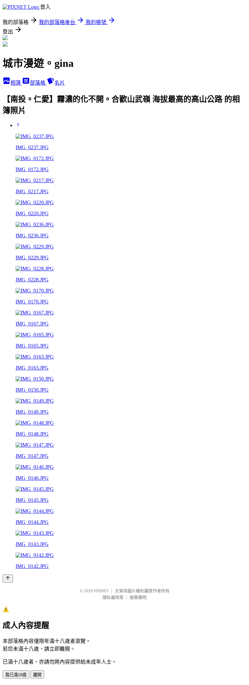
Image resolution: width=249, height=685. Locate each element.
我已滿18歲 (16, 674)
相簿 (16, 83)
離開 (37, 674)
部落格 (38, 83)
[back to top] (8, 578)
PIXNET (101, 590)
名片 (59, 83)
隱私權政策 (113, 597)
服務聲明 (138, 597)
